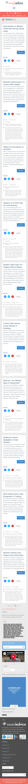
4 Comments (7, 122)
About (13, 15)
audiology (7, 72)
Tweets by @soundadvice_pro (9, 609)
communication (13, 129)
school (18, 134)
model (13, 427)
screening (7, 599)
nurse (19, 368)
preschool (15, 632)
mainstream (9, 133)
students (20, 135)
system (20, 313)
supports (14, 256)
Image (6, 119)
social (10, 135)
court (15, 308)
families (15, 365)
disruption (7, 191)
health (17, 250)
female (6, 250)
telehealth (15, 195)
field (9, 250)
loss (13, 596)
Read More (21, 52)
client (15, 363)
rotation (6, 542)
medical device (12, 194)
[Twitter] (18, 13)
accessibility (10, 306)
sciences (10, 254)
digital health (17, 481)
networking (15, 73)
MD (21, 540)
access (6, 246)
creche (13, 637)
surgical (10, 137)
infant (21, 595)
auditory (14, 246)
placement (20, 73)
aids (7, 591)
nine (14, 597)
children (17, 127)
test (20, 599)
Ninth (15, 312)
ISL (11, 426)
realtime (21, 312)
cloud (10, 190)
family (13, 130)
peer (21, 253)
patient (6, 370)
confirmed (9, 592)
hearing (21, 130)
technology (20, 137)
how (12, 595)
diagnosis (15, 593)
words (21, 138)
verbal (18, 138)
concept (18, 636)
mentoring (11, 73)
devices (6, 593)
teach (13, 137)
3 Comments (16, 475)
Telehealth (7, 70)
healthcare (17, 130)
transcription (10, 316)
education (10, 130)
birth (19, 591)
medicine (20, 133)
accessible (7, 127)
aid (5, 591)
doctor (6, 130)
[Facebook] (10, 13)
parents (9, 134)
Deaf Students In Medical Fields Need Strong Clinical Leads (13, 28)
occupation (9, 369)
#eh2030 (7, 190)
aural (9, 248)
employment (10, 365)
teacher (16, 137)
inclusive (11, 131)
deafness (21, 129)
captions (11, 127)
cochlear (13, 190)
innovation (15, 193)
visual (14, 545)
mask (13, 133)
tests (8, 600)
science (6, 254)
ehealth (19, 191)
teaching (7, 430)
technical (18, 256)
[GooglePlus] (12, 13)
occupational (14, 369)
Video (6, 238)
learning (17, 310)
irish (9, 426)
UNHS (10, 600)
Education (11, 68)
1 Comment (7, 241)
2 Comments (16, 302)
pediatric (10, 370)
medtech (17, 194)
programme (17, 597)
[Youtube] (20, 13)
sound (15, 599)
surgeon (6, 74)
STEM (17, 254)
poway (18, 312)
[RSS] (7, 13)
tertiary (9, 257)
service (13, 370)
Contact (8, 15)
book (22, 636)
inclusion (7, 131)
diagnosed (11, 593)
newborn (10, 597)
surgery (8, 544)
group (14, 250)
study (18, 599)
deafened (11, 423)
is (8, 596)
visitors (17, 600)
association (15, 591)
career (6, 363)
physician (15, 541)
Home (4, 15)
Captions (7, 68)
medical (6, 73)
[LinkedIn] (15, 13)
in (19, 595)
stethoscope (10, 485)
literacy (18, 252)
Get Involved (19, 15)
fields (11, 250)
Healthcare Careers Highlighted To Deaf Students (10, 439)
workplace (18, 74)
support (6, 137)
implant (13, 482)
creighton (18, 308)
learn (18, 131)
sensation (11, 599)
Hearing (15, 68)
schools (6, 135)
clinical (10, 72)
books (5, 637)
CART (15, 306)
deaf (13, 72)
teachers (16, 372)
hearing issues (18, 72)
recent (21, 597)
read (12, 134)
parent (6, 134)
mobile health (20, 484)
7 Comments (16, 586)
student (16, 135)
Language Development (18, 418)
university (15, 138)
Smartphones (20, 68)
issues (10, 596)
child (15, 127)
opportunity (19, 369)
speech (12, 135)
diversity (19, 423)
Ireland (19, 193)
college (8, 129)
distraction (20, 593)
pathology (18, 253)
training (11, 138)
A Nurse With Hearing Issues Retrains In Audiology (11, 325)
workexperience (12, 74)
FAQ (24, 15)
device (12, 481)
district (10, 309)
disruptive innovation (13, 191)
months (19, 596)
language (15, 131)
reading (15, 134)
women (16, 257)
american (11, 591)
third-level (7, 138)
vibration (14, 600)
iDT (14, 595)
